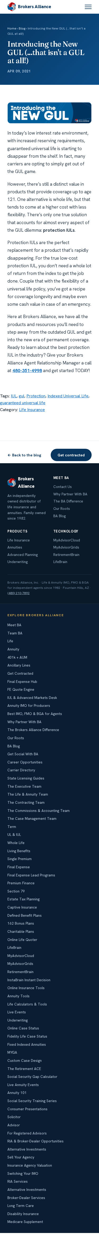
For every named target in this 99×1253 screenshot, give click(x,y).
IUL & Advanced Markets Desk (32, 697)
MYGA (12, 1052)
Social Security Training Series (32, 1100)
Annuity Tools (18, 996)
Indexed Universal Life (68, 396)
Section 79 (16, 891)
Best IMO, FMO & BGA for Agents (34, 713)
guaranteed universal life (22, 403)
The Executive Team (24, 786)
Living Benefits (18, 851)
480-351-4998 (27, 370)
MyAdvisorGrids (66, 547)
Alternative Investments (26, 1149)
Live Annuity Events (23, 1084)
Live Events (16, 1012)
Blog (22, 28)
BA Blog (59, 516)
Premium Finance (21, 883)
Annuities (14, 547)
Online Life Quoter (22, 939)
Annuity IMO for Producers (28, 705)
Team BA (14, 633)
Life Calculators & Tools (27, 1004)
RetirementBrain (66, 554)
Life (10, 641)
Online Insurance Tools (26, 987)
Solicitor (14, 1116)
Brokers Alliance (34, 6)
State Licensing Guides (25, 778)
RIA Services (17, 1181)
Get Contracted (20, 673)
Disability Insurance (23, 1213)
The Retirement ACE (24, 1068)
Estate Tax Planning (23, 899)
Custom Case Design (24, 1060)
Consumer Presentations (27, 1109)
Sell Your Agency (20, 1157)
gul (21, 396)
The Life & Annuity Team (27, 794)
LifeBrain (60, 561)
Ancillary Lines (18, 665)
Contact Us (62, 486)
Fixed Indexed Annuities (26, 1044)
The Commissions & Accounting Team (38, 810)
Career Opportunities (25, 762)
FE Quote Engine (20, 689)
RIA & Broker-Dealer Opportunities (35, 1141)
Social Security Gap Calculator (32, 1076)
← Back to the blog (24, 454)
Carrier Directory (21, 770)
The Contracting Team (26, 802)
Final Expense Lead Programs (31, 875)
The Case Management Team (31, 818)
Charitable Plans (20, 931)
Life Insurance (32, 409)
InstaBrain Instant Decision (28, 980)
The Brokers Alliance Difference (33, 729)
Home (11, 28)
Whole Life (16, 842)
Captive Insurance (22, 907)
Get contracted (71, 454)
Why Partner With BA (70, 494)
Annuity (13, 649)
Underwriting (17, 561)
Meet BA (14, 625)
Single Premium (19, 858)
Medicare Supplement (25, 1221)
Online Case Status (23, 1028)
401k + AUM (17, 657)
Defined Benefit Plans (24, 915)
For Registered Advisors (27, 1133)
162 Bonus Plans (20, 923)
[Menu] (88, 7)
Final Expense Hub (22, 681)
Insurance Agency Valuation (29, 1165)
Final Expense (18, 867)
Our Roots (61, 508)
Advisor (13, 1125)
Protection (35, 396)
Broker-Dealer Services (26, 1197)
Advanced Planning (22, 554)
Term (11, 826)
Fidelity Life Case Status (27, 1036)
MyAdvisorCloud (66, 540)
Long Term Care (20, 1205)
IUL (14, 396)
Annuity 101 (17, 1092)
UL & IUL (14, 834)
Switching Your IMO (22, 1173)
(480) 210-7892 (18, 593)
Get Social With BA (22, 754)
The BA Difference (68, 501)
